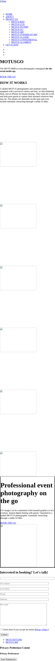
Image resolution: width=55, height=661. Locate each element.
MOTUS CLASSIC (20, 37)
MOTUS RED (18, 22)
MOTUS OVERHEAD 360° (24, 34)
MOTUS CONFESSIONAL (24, 39)
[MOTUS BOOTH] (27, 5)
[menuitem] (30, 14)
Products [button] (12, 19)
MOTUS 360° (17, 32)
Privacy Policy (41, 629)
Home (9, 14)
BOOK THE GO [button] (8, 76)
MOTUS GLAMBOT (21, 42)
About (10, 16)
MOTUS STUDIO (19, 27)
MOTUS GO (17, 29)
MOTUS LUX (18, 24)
